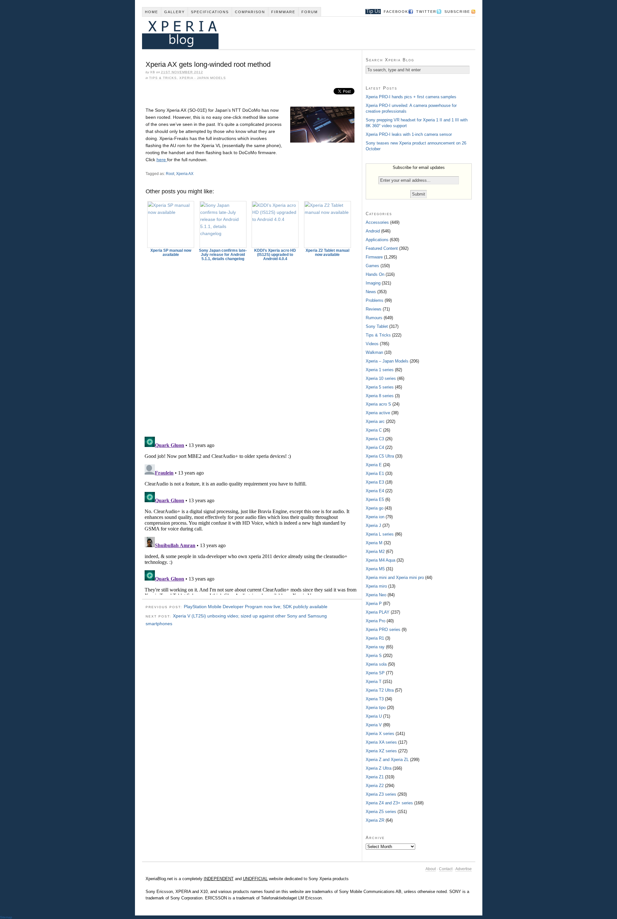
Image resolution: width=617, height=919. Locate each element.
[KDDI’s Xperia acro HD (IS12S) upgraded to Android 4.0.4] (275, 224)
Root (170, 173)
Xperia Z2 (375, 785)
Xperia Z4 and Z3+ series (389, 803)
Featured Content (382, 248)
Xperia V (374, 724)
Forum (309, 12)
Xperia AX (184, 173)
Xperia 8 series (380, 395)
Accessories (377, 222)
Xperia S (374, 655)
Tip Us (371, 11)
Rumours (374, 317)
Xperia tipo (376, 707)
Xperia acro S (378, 404)
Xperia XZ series (381, 750)
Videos (372, 343)
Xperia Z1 (375, 777)
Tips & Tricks (163, 78)
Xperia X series (380, 733)
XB (152, 72)
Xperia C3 (375, 438)
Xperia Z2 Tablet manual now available (327, 252)
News (371, 291)
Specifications (210, 12)
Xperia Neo (376, 594)
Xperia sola (376, 664)
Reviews (373, 309)
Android (373, 231)
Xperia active (378, 412)
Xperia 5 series (380, 387)
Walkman (374, 352)
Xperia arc (375, 421)
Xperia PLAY (377, 612)
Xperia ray (375, 646)
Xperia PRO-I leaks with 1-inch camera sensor (409, 134)
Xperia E (374, 464)
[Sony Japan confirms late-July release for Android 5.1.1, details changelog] (223, 224)
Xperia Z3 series (381, 794)
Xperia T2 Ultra (380, 690)
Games (372, 265)
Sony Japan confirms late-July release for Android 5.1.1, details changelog (223, 254)
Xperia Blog (300, 33)
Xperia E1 (375, 473)
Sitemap (6, 917)
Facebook (396, 11)
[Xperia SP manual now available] (171, 224)
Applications (377, 239)
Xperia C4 (375, 447)
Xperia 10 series (381, 378)
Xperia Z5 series (381, 811)
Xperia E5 (375, 499)
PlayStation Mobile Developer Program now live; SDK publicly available (255, 606)
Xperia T (373, 681)
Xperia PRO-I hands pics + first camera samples (411, 96)
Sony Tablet (377, 326)
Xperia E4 (375, 490)
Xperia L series (380, 534)
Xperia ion (375, 516)
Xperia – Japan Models (387, 361)
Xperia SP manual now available (170, 252)
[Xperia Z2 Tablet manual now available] (327, 224)
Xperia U (374, 716)
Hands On (375, 274)
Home (151, 12)
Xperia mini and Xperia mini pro (395, 577)
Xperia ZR (375, 820)
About (430, 869)
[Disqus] (252, 346)
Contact (445, 869)
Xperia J (373, 525)
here (161, 159)
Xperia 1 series (380, 369)
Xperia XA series (381, 742)
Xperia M (374, 542)
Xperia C (374, 430)
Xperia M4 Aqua (380, 560)
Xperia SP (375, 672)
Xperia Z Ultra (378, 768)
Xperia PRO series (383, 629)
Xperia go (374, 508)
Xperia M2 (375, 551)
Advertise (463, 869)
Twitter (426, 11)
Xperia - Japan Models (202, 78)
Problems (374, 300)
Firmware (283, 12)
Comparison (250, 12)
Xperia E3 (375, 482)
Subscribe (457, 11)
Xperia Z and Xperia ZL (387, 759)
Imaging (373, 283)
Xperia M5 (375, 568)
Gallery (174, 12)
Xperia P (374, 603)
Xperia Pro (375, 620)
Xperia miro (376, 586)
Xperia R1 (375, 638)
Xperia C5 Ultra (380, 456)
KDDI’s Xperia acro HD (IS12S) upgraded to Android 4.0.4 (275, 254)
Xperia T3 (375, 698)
